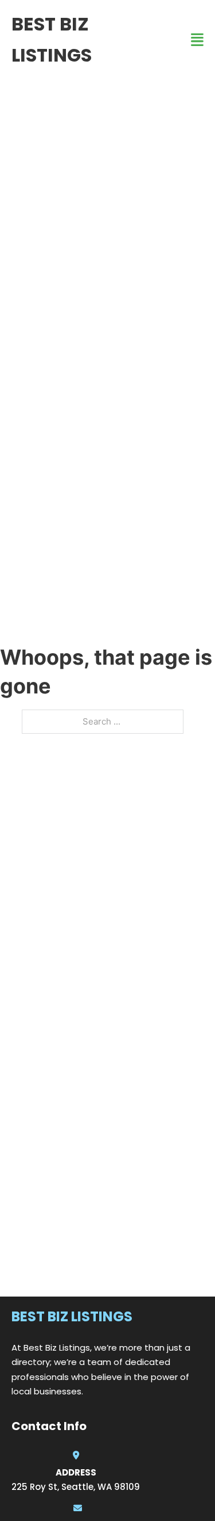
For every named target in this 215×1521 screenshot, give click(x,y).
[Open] (197, 40)
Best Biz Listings (51, 39)
